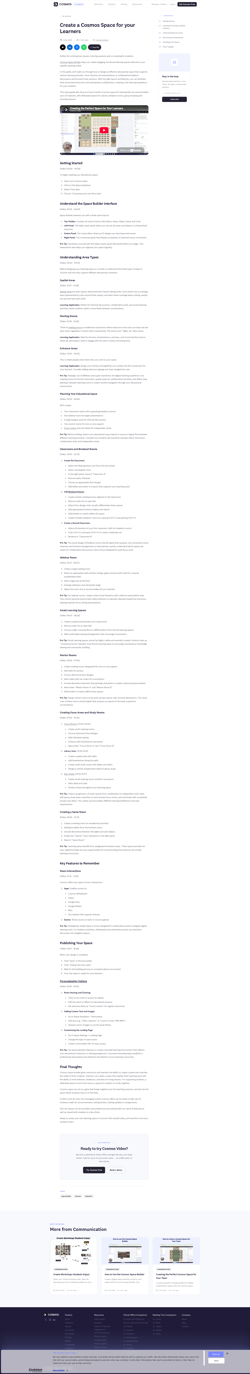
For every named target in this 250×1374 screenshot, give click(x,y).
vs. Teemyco (129, 1333)
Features (69, 1322)
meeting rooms (75, 327)
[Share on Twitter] (63, 47)
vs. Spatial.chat (130, 1341)
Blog (184, 1322)
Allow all (216, 1354)
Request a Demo (159, 4)
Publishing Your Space (171, 42)
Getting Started (168, 21)
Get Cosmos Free (187, 4)
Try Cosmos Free (94, 1170)
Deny (216, 1360)
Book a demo (116, 1170)
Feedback (69, 1348)
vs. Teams (157, 1326)
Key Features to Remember (173, 37)
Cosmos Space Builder (70, 62)
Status (68, 1341)
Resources (137, 4)
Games (68, 1326)
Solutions (98, 4)
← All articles (65, 16)
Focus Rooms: (70, 724)
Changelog (79, 4)
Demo (67, 1319)
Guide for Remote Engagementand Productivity (102, 1329)
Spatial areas (66, 291)
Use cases (69, 1330)
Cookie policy (100, 1340)
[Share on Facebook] (77, 47)
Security (98, 1322)
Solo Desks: (69, 774)
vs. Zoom (157, 1319)
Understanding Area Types (173, 33)
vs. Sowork (128, 1330)
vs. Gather (128, 1326)
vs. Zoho (157, 1333)
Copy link (95, 47)
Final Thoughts (168, 47)
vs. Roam (127, 1344)
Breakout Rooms (76, 491)
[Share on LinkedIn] (70, 47)
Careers (185, 1326)
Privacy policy (100, 1336)
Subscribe (174, 99)
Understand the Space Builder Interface (174, 27)
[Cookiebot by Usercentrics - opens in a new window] (35, 1370)
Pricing (124, 4)
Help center (99, 1319)
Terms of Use (100, 1347)
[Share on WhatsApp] (84, 47)
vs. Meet (156, 1322)
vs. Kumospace (130, 1337)
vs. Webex (157, 1330)
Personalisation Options (73, 981)
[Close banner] (227, 1353)
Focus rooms (70, 428)
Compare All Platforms (133, 1319)
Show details (58, 1370)
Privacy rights (100, 1343)
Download (69, 1333)
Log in (172, 4)
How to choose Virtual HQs (135, 1322)
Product (111, 4)
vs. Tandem (128, 1348)
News (184, 1319)
